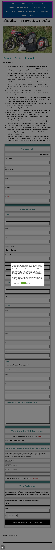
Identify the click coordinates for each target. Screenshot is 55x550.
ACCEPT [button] (23, 283)
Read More (28, 283)
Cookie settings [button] (16, 283)
